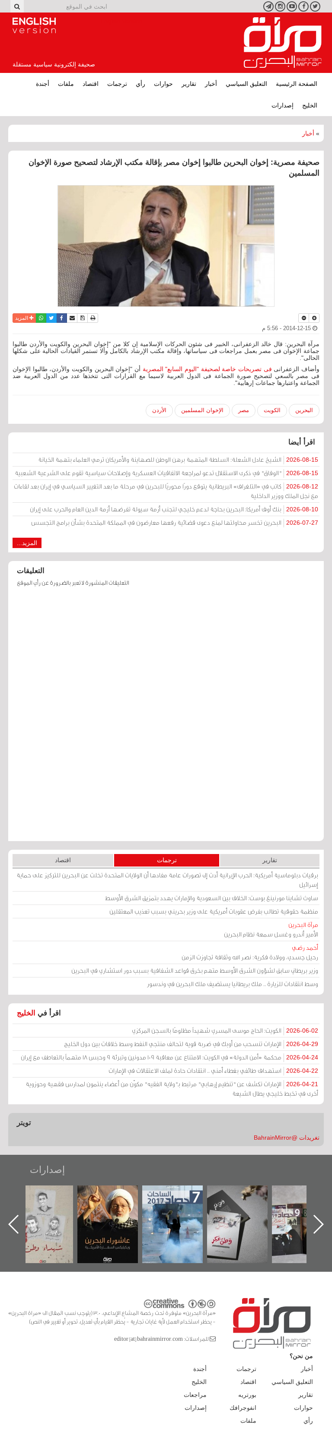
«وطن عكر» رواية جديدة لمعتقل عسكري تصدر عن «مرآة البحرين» (286, 1210)
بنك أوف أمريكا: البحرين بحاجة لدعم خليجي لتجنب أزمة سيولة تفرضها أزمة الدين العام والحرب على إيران (174, 509)
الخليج (309, 105)
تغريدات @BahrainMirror (286, 1137)
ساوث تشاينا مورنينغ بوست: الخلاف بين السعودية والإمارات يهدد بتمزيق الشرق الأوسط (211, 897)
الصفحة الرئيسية (296, 83)
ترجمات (117, 83)
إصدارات (282, 105)
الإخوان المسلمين (202, 410)
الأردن (159, 410)
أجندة (42, 83)
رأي (140, 83)
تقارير (189, 83)
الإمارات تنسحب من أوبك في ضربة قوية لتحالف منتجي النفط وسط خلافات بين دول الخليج (191, 1043)
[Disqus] (166, 718)
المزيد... (27, 542)
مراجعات (195, 1394)
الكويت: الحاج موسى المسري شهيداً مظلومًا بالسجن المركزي (225, 1030)
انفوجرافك (243, 1407)
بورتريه (247, 1394)
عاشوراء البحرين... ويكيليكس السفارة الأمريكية (157, 1205)
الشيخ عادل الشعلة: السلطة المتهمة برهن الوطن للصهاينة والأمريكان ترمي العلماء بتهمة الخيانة (178, 459)
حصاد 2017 (221, 1194)
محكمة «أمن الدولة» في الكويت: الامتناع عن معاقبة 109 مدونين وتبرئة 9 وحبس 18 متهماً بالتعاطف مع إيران (169, 1057)
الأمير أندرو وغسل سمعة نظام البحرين (271, 929)
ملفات (66, 83)
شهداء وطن (92, 1194)
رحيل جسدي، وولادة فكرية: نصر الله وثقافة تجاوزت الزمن (250, 952)
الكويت (272, 410)
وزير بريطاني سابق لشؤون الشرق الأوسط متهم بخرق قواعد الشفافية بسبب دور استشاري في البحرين (194, 970)
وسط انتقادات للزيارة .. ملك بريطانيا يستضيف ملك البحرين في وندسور (232, 983)
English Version (34, 25)
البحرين (304, 410)
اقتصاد (91, 83)
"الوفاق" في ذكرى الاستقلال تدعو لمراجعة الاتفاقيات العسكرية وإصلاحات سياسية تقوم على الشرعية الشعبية (166, 472)
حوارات (163, 83)
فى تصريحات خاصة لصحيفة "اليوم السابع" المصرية (206, 369)
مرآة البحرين (283, 43)
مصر (243, 410)
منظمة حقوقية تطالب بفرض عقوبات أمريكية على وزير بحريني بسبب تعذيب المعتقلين (213, 911)
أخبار (211, 83)
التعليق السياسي (246, 83)
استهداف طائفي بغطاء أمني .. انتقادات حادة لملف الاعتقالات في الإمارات (213, 1070)
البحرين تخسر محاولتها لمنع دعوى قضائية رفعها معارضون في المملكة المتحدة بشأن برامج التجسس (174, 522)
